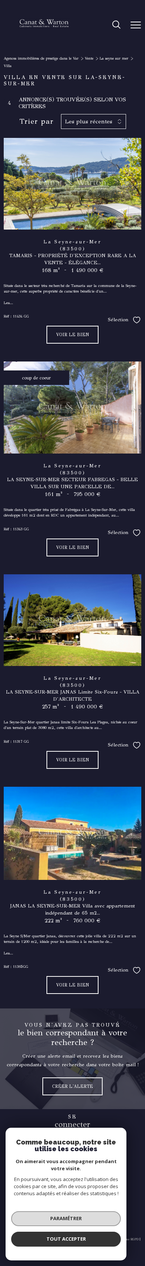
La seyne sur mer (114, 58)
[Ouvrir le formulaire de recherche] (116, 25)
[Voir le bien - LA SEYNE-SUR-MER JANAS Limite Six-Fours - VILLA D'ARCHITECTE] (72, 620)
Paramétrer (66, 1218)
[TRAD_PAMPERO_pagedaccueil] (44, 37)
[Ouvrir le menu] (135, 25)
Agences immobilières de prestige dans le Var (41, 58)
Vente (89, 58)
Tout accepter (66, 1238)
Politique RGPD (127, 1239)
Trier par (36, 121)
